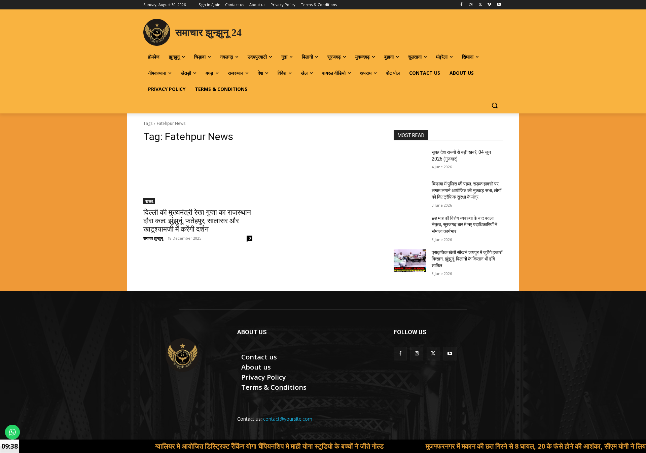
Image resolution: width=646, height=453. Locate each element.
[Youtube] (499, 5)
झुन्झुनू (149, 201)
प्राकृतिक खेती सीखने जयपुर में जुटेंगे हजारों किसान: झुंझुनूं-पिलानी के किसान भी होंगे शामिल (467, 259)
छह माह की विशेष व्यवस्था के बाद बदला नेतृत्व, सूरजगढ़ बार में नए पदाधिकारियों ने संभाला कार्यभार (464, 224)
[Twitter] (480, 5)
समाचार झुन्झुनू (153, 238)
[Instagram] (471, 5)
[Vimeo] (489, 5)
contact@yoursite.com (287, 419)
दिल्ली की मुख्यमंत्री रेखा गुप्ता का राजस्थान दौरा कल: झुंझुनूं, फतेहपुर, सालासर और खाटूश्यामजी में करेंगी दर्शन (197, 220)
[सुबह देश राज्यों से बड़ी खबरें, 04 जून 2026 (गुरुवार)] (410, 160)
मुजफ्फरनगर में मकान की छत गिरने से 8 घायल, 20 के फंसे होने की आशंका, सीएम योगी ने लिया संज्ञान (518, 446)
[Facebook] (461, 5)
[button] (495, 105)
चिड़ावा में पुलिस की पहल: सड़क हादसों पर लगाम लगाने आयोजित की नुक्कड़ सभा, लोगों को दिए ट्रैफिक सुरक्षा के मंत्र (466, 190)
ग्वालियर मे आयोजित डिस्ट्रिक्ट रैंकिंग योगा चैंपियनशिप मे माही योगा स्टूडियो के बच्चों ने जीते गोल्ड (243, 446)
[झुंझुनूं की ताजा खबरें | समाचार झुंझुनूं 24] (182, 355)
